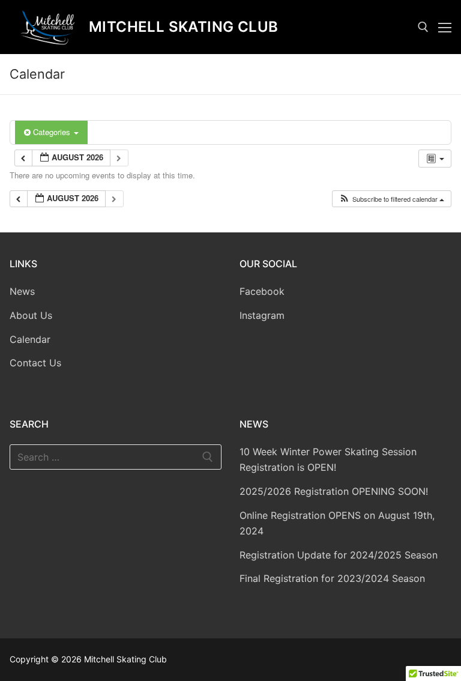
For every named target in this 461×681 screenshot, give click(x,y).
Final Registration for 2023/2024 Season (332, 578)
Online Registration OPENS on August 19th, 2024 (337, 523)
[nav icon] (444, 27)
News (22, 291)
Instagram (262, 315)
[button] (391, 199)
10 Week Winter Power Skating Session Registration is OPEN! (328, 459)
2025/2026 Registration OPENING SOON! (334, 491)
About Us (31, 315)
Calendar (30, 339)
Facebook (262, 291)
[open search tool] (423, 27)
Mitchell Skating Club (183, 26)
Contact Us (35, 363)
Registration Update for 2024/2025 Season (339, 555)
